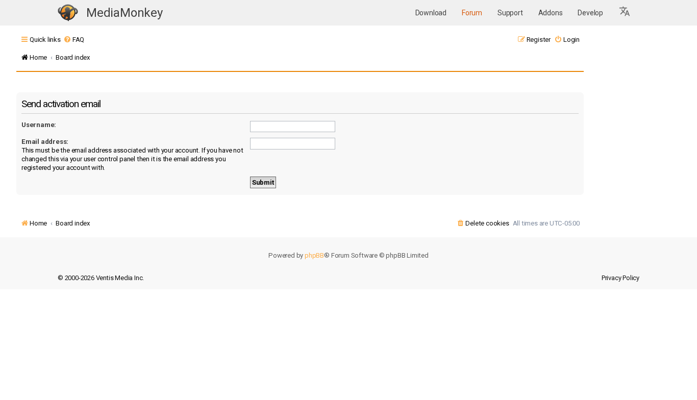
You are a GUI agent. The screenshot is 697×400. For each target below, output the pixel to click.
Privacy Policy (620, 278)
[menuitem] (73, 39)
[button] (625, 12)
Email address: (44, 141)
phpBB (314, 255)
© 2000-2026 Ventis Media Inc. (101, 278)
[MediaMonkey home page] (68, 13)
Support (510, 13)
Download (430, 13)
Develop (590, 13)
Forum (472, 13)
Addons (550, 13)
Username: (38, 125)
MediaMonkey (124, 13)
